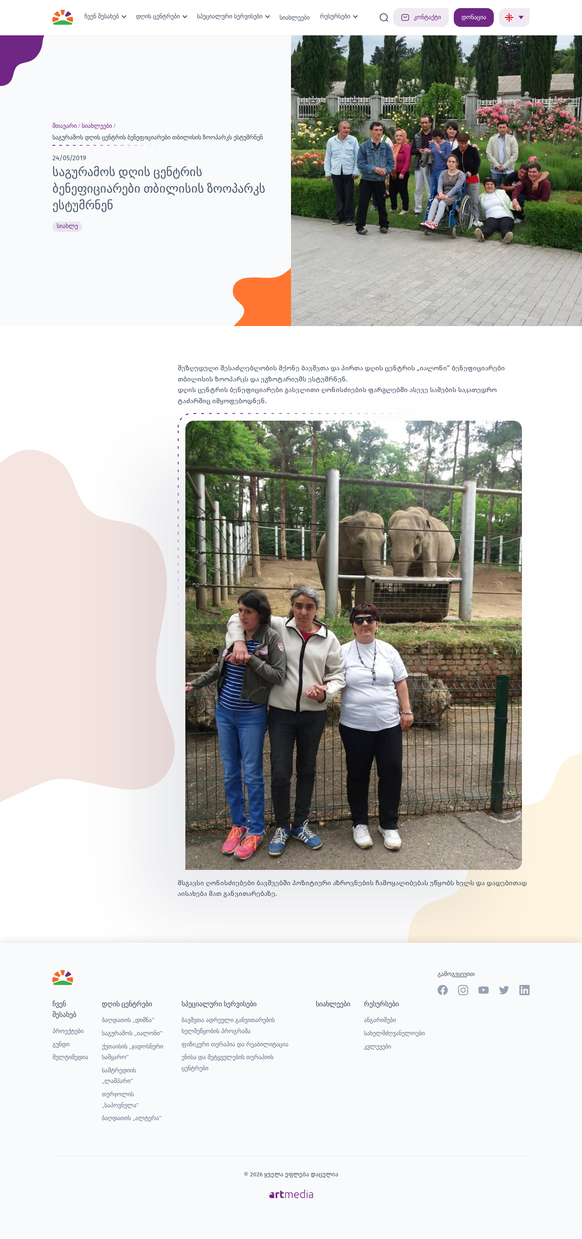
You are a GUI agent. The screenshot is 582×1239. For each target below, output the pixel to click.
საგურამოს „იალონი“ (132, 1033)
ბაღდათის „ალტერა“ (131, 1118)
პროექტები (68, 1031)
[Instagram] (463, 990)
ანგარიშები (380, 1020)
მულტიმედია (70, 1057)
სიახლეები (294, 17)
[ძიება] (384, 17)
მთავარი (64, 126)
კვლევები (377, 1046)
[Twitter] (504, 990)
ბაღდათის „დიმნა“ (128, 1020)
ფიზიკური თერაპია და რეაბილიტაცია (235, 1044)
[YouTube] (483, 990)
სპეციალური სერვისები (229, 16)
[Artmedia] (291, 1193)
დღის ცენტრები (158, 16)
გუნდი (60, 1044)
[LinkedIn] (524, 990)
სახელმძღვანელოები (394, 1033)
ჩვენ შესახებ (101, 16)
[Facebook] (443, 990)
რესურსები (335, 16)
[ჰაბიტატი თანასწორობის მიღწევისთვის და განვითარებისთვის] (62, 15)
